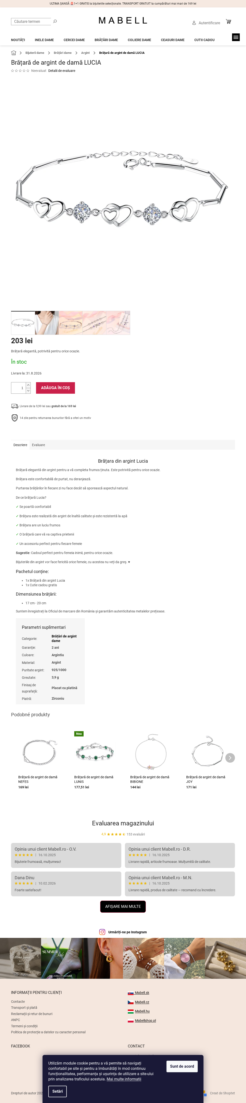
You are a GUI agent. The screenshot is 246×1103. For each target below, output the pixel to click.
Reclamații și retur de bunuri (31, 1014)
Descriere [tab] (20, 445)
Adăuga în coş (55, 388)
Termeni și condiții (24, 1026)
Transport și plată (24, 1008)
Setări (57, 1091)
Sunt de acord (182, 1066)
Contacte (18, 1001)
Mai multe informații (124, 1079)
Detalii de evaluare (61, 71)
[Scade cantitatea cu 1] (28, 390)
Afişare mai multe (123, 906)
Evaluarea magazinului (123, 823)
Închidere (46, 433)
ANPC (15, 1020)
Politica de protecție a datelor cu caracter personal (48, 1032)
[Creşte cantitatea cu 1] (28, 385)
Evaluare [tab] (38, 445)
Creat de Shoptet (222, 1093)
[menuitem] (18, 38)
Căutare (55, 21)
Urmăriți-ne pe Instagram (127, 932)
